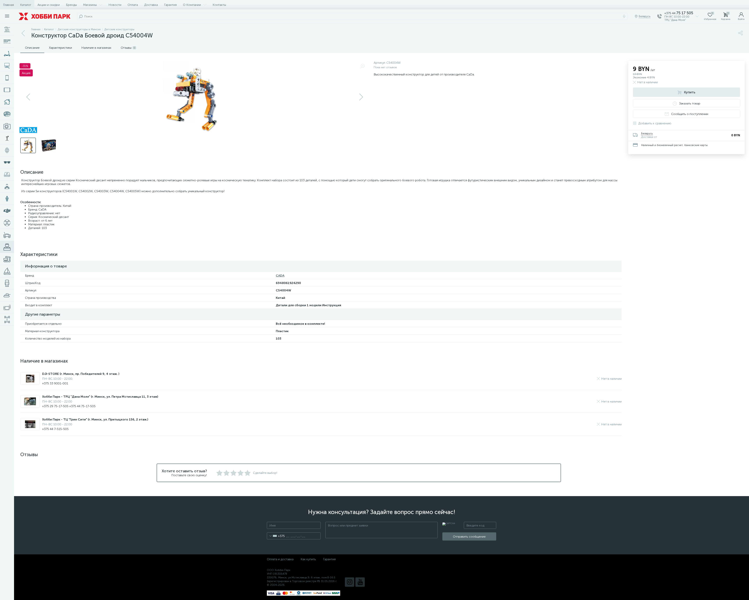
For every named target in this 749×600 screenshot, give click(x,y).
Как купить (308, 559)
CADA (280, 275)
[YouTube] (360, 582)
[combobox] (276, 536)
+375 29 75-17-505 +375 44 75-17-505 (69, 406)
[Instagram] (349, 582)
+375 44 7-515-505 (55, 429)
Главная (8, 5)
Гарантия (170, 5)
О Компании (192, 5)
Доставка (151, 5)
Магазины (90, 5)
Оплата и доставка (280, 559)
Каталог (25, 5)
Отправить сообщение (469, 536)
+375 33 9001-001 (55, 383)
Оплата (133, 5)
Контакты (219, 5)
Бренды (71, 5)
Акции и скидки (48, 5)
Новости (114, 5)
